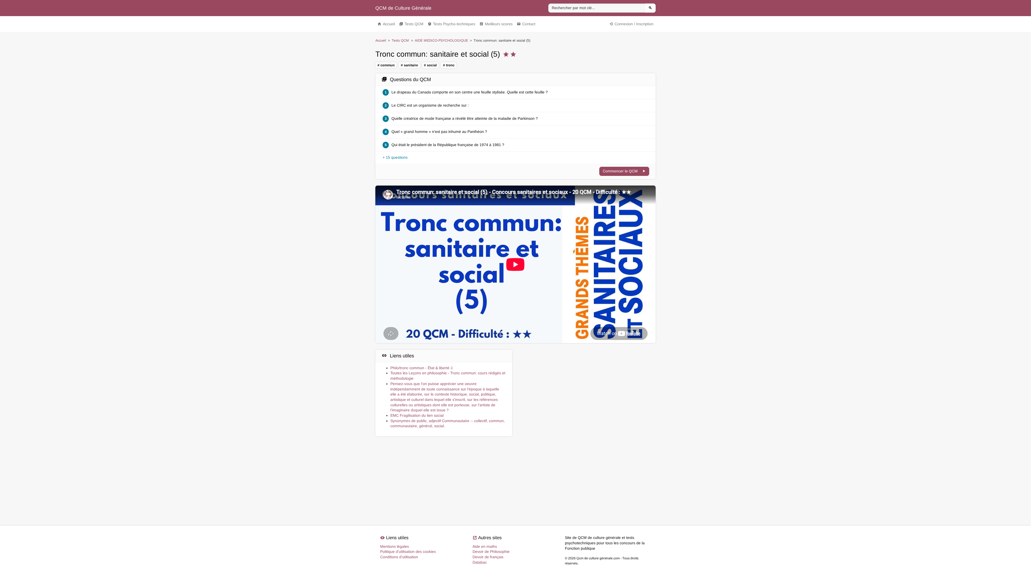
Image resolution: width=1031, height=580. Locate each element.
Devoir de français (488, 557)
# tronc (449, 65)
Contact (526, 24)
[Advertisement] (587, 373)
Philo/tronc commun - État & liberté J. (421, 368)
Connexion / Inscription (631, 24)
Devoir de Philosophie (491, 551)
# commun (386, 65)
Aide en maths (485, 546)
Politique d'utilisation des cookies (408, 551)
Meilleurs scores (496, 24)
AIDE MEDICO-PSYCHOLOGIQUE (441, 40)
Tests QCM (411, 24)
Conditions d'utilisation (399, 557)
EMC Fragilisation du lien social (417, 415)
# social (430, 65)
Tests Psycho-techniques (451, 24)
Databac (480, 562)
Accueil (386, 24)
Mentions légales (394, 546)
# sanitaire (409, 65)
